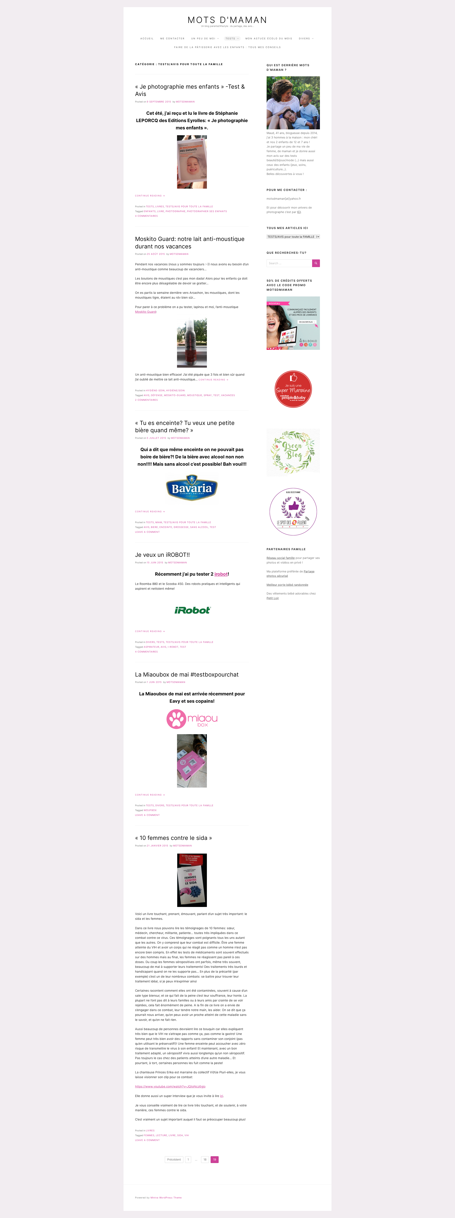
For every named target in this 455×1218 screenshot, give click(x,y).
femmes (149, 1135)
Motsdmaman (185, 101)
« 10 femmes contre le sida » (173, 837)
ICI (299, 212)
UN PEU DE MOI (203, 38)
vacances (228, 395)
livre (160, 211)
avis (146, 395)
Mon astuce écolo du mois (268, 38)
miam (158, 522)
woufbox (150, 810)
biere (154, 527)
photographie (176, 211)
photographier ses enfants (207, 211)
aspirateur (151, 647)
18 (205, 1159)
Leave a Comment (147, 532)
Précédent (174, 1159)
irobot (221, 574)
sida (180, 1135)
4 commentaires (146, 216)
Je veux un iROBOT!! (162, 554)
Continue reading (150, 195)
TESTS (230, 38)
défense (157, 395)
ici (221, 1096)
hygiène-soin (155, 390)
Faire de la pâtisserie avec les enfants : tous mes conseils (227, 47)
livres (159, 206)
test (216, 395)
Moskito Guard (145, 312)
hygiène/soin (175, 390)
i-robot (173, 647)
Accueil (147, 38)
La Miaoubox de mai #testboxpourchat (187, 674)
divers (150, 642)
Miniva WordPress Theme (166, 1197)
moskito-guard (175, 395)
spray (208, 395)
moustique (194, 395)
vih (186, 1135)
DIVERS (304, 38)
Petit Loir (273, 598)
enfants (150, 211)
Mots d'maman (228, 20)
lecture (161, 1135)
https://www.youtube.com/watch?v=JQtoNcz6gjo (170, 1086)
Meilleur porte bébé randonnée (287, 584)
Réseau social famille (281, 558)
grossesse (181, 527)
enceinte (165, 527)
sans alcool (199, 527)
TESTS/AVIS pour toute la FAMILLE (189, 206)
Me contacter (172, 38)
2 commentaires (146, 400)
